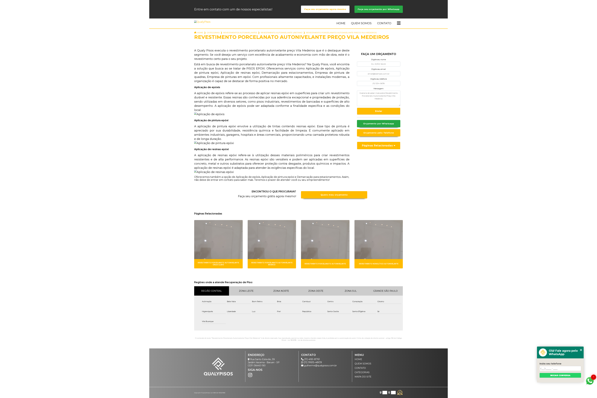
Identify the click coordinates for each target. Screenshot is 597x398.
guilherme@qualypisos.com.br (320, 365)
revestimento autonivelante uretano (281, 32)
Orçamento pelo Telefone (378, 133)
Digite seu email (378, 69)
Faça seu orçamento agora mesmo (325, 9)
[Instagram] (250, 375)
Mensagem (379, 88)
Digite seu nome (378, 59)
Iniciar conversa (560, 375)
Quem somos (361, 23)
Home (340, 23)
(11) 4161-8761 (312, 359)
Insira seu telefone (550, 363)
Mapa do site (363, 376)
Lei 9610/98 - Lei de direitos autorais (301, 340)
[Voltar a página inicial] (203, 21)
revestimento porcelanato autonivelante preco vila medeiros (341, 32)
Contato (384, 23)
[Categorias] (399, 23)
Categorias (213, 32)
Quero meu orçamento (334, 195)
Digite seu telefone (378, 79)
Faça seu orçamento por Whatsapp (379, 9)
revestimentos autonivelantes (240, 32)
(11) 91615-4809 (312, 362)
